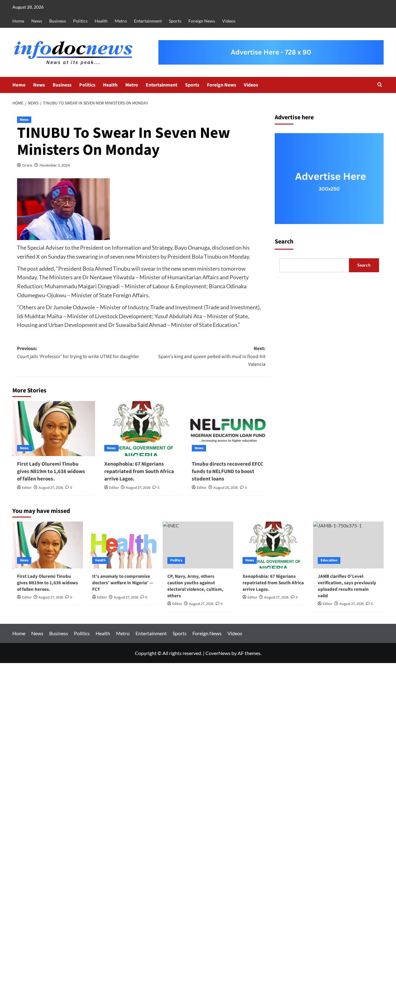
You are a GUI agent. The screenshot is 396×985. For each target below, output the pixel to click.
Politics (80, 20)
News (36, 20)
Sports (175, 20)
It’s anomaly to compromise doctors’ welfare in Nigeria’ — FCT (122, 583)
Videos (228, 20)
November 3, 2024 (55, 165)
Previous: (78, 352)
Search (284, 241)
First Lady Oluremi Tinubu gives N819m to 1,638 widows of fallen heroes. (51, 471)
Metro (121, 20)
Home (18, 20)
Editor (27, 487)
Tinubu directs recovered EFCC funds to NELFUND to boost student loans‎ (227, 471)
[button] (380, 85)
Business (57, 20)
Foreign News (201, 20)
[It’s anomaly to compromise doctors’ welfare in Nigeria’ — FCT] (123, 545)
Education (329, 560)
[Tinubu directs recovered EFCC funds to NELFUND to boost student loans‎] (228, 428)
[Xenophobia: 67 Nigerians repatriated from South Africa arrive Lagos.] (141, 428)
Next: (211, 356)
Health (101, 20)
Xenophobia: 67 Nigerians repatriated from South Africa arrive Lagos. (139, 471)
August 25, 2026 (225, 487)
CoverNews (217, 653)
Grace (27, 165)
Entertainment (148, 20)
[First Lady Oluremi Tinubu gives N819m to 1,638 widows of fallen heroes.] (53, 428)
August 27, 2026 (51, 487)
